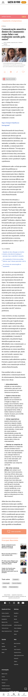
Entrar (19, 695)
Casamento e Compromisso (12, 21)
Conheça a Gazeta (6, 616)
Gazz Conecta (17, 649)
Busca (8, 695)
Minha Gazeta (13, 695)
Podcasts (16, 658)
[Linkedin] (18, 603)
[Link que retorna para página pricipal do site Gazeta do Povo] (14, 2)
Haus (15, 646)
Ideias (15, 634)
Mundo (15, 619)
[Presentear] (11, 72)
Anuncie (3, 682)
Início (4, 695)
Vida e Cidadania (17, 628)
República (16, 613)
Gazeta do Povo (17, 652)
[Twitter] (9, 603)
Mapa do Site (4, 622)
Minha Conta (4, 673)
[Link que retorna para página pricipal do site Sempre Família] (10, 16)
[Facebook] (5, 603)
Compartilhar (24, 695)
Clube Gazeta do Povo (19, 655)
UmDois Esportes (18, 625)
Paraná (15, 616)
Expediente (4, 619)
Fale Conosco (5, 679)
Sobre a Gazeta (5, 613)
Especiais (16, 664)
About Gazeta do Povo (7, 631)
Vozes (3, 643)
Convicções (4, 649)
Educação (16, 631)
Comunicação (6, 583)
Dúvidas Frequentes (6, 688)
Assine (3, 676)
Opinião (3, 646)
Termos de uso (5, 628)
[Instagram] (14, 603)
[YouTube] (23, 603)
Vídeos (15, 661)
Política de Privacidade (7, 625)
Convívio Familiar (16, 583)
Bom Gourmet (17, 643)
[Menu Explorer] (3, 2)
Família (4, 587)
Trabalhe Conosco (6, 685)
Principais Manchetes (10, 540)
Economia (16, 622)
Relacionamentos (13, 587)
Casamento (15, 579)
